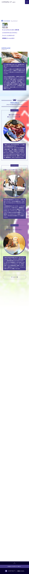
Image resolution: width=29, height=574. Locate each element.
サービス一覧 (14, 277)
